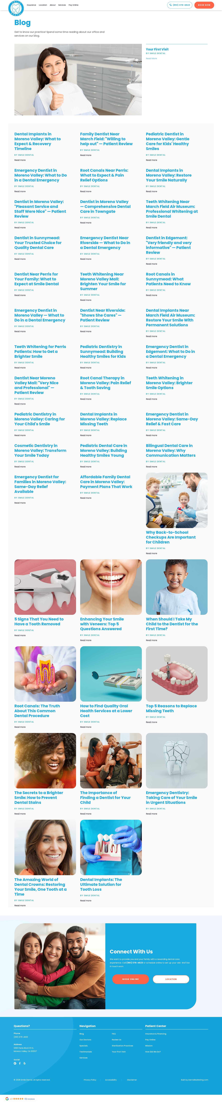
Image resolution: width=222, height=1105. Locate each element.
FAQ (114, 1033)
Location (43, 5)
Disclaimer (132, 1080)
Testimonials (86, 1051)
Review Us (116, 1039)
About (53, 5)
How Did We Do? (153, 1051)
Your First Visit (119, 1051)
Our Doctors (85, 1039)
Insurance (31, 5)
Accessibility (111, 1080)
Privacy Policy (90, 1080)
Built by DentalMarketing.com (194, 1080)
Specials (84, 1045)
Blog (82, 1033)
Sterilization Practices (122, 1045)
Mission (148, 1045)
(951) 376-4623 (21, 1037)
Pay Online (73, 5)
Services (62, 5)
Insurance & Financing (155, 1033)
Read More (151, 58)
